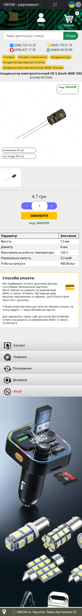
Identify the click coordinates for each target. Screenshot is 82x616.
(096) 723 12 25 (25, 45)
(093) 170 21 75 (61, 45)
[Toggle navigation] (55, 4)
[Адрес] (3, 613)
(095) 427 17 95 (25, 50)
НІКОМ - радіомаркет (21, 4)
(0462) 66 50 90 (61, 50)
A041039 (43, 223)
